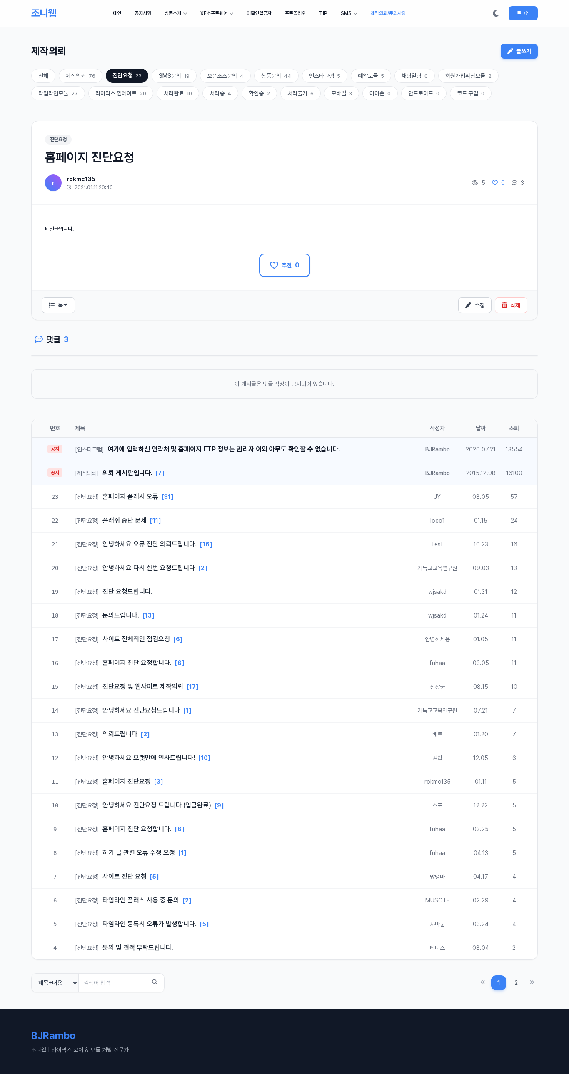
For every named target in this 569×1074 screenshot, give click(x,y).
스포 (437, 805)
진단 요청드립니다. (113, 592)
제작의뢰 (80, 75)
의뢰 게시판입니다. (114, 473)
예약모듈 (371, 75)
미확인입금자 (259, 13)
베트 (437, 734)
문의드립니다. (108, 615)
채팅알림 (415, 75)
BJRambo (437, 449)
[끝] (532, 982)
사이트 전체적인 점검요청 (123, 639)
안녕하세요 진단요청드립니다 (128, 710)
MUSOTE (437, 900)
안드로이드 (423, 93)
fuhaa (437, 663)
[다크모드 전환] (495, 13)
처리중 (220, 93)
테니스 (437, 947)
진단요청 (127, 75)
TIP (323, 13)
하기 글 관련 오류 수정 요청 (126, 853)
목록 (63, 305)
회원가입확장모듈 (468, 75)
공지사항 (143, 13)
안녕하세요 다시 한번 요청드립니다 (136, 568)
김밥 (437, 758)
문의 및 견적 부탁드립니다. (124, 948)
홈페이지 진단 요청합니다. (124, 663)
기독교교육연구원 (437, 568)
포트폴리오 (295, 13)
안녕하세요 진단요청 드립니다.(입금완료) (144, 805)
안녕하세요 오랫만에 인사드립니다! (136, 758)
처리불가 (300, 93)
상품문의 (276, 75)
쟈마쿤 (437, 924)
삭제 (515, 305)
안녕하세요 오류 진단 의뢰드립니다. (136, 544)
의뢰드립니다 (107, 734)
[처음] (483, 982)
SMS (346, 13)
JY (437, 496)
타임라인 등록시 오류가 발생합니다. (136, 924)
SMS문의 (174, 75)
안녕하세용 (437, 639)
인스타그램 (324, 75)
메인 (117, 13)
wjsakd (437, 591)
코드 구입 (470, 93)
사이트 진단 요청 (111, 876)
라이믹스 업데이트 (120, 93)
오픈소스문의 (225, 75)
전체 (43, 75)
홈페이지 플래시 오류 (117, 497)
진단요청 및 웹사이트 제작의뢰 (130, 686)
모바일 (341, 93)
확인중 (259, 93)
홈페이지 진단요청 (113, 781)
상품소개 (173, 13)
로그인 (523, 13)
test (437, 544)
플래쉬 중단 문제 (111, 520)
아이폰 (380, 93)
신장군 (437, 686)
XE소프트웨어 (213, 13)
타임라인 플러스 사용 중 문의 (128, 900)
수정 (479, 305)
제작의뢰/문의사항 (388, 13)
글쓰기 (523, 51)
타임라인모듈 (58, 93)
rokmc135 (81, 179)
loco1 (437, 520)
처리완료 (178, 93)
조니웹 (43, 13)
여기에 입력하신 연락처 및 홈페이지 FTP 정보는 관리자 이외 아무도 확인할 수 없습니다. (207, 449)
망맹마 (437, 876)
